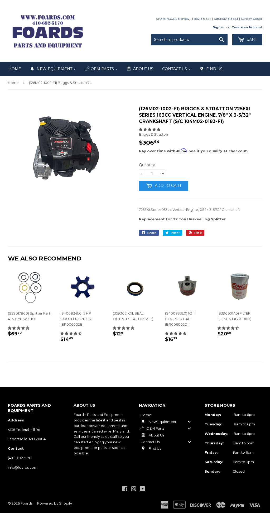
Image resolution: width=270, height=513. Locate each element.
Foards (26, 503)
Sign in (218, 27)
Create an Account (247, 27)
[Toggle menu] (189, 421)
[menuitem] (15, 69)
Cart (251, 39)
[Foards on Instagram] (133, 489)
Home (13, 82)
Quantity (147, 165)
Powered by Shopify (54, 503)
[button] (149, 129)
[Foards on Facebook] (125, 489)
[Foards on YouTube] (142, 489)
